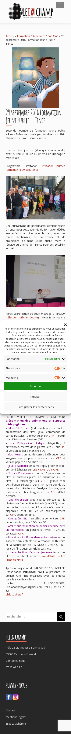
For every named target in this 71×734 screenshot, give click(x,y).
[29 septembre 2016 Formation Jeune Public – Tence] (35, 77)
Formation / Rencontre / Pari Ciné (37, 36)
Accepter (35, 386)
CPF (51, 435)
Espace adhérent (16, 723)
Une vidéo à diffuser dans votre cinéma (32, 537)
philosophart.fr (14, 594)
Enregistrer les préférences (35, 407)
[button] (65, 325)
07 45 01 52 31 (15, 667)
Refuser (35, 396)
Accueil (10, 36)
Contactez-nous (15, 660)
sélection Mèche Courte (22, 317)
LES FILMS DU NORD (46, 469)
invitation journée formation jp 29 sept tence (35, 167)
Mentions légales (16, 717)
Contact (10, 710)
